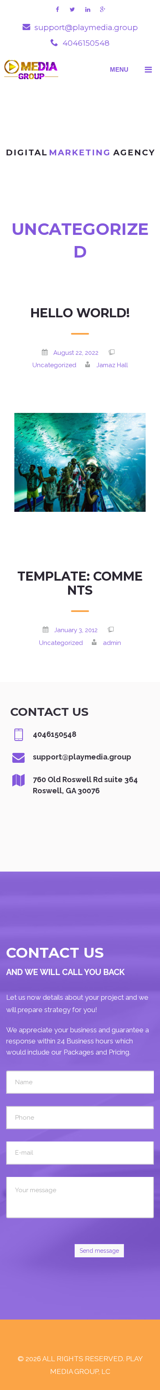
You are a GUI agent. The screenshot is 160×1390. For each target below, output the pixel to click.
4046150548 (86, 43)
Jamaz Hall (112, 365)
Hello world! (80, 313)
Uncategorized (54, 365)
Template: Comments (80, 583)
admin (112, 643)
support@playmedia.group (86, 27)
